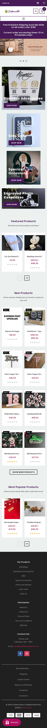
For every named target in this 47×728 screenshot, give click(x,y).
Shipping (23, 674)
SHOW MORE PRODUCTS (23, 472)
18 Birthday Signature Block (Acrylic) (19, 414)
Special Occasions (23, 580)
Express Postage (12, 331)
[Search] (35, 11)
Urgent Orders (23, 679)
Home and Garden (23, 585)
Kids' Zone (23, 589)
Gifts (23, 576)
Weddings (23, 567)
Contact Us (23, 612)
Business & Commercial (23, 571)
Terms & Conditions (23, 621)
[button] (21, 61)
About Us (23, 607)
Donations (23, 690)
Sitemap (23, 625)
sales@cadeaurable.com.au (26, 646)
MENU (23, 18)
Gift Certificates (22, 668)
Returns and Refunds (23, 685)
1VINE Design (26, 707)
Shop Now (12, 105)
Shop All (23, 594)
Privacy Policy (23, 616)
